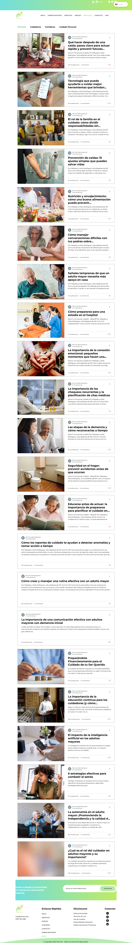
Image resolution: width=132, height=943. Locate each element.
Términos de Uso (80, 916)
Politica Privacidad (80, 913)
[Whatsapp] (107, 913)
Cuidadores (35, 27)
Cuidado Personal (67, 27)
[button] (93, 2)
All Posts (22, 27)
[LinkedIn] (107, 924)
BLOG (44, 936)
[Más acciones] (110, 37)
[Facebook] (107, 920)
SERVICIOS (46, 918)
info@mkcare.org (21, 916)
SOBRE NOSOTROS (49, 932)
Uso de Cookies (79, 919)
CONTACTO (46, 929)
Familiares (50, 27)
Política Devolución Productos (85, 925)
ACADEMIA (46, 925)
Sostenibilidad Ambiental (83, 922)
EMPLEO (45, 921)
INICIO (44, 914)
